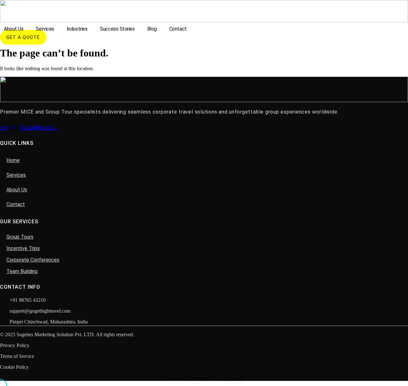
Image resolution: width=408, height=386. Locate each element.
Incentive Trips (23, 248)
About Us (13, 29)
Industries (77, 29)
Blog (152, 29)
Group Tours (19, 237)
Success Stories (117, 29)
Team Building (22, 271)
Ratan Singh (229, 378)
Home (13, 160)
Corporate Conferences (32, 260)
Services (45, 29)
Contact (178, 29)
